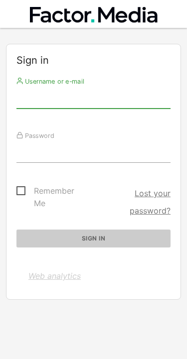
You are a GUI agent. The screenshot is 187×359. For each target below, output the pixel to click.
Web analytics (54, 276)
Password (38, 135)
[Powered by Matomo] (94, 16)
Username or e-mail (53, 81)
